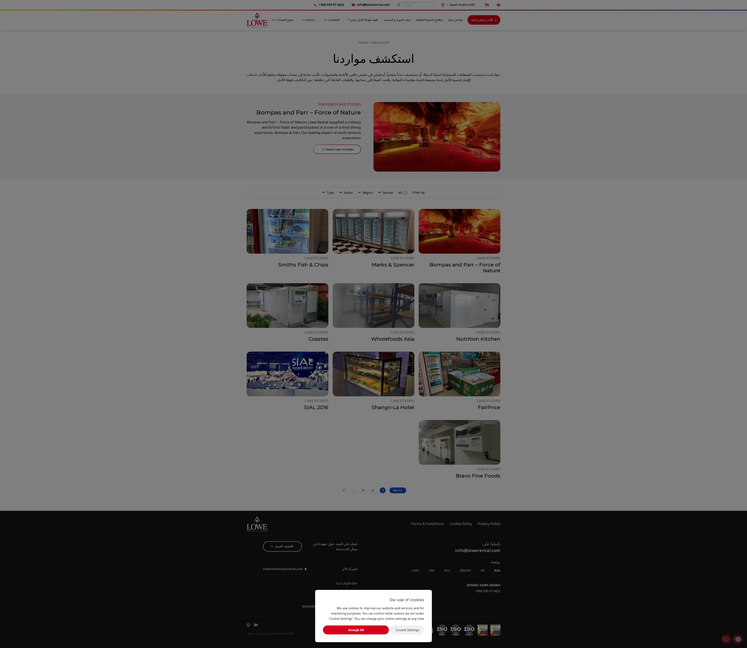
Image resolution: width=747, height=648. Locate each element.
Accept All (356, 630)
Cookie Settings (407, 630)
